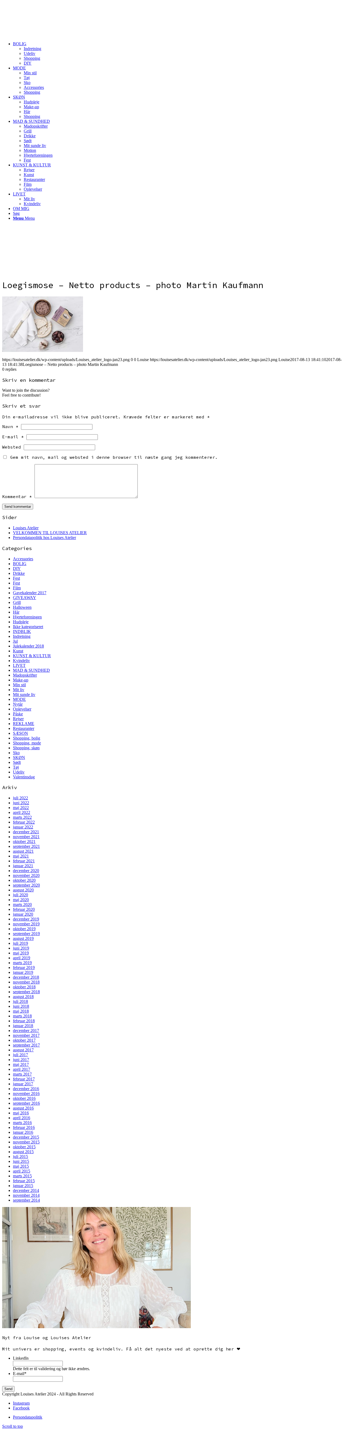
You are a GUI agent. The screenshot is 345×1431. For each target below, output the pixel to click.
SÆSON (20, 733)
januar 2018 (23, 1025)
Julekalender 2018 (28, 646)
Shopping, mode (27, 743)
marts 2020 (22, 904)
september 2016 (26, 1103)
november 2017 (26, 1035)
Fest (16, 578)
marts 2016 (22, 1122)
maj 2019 (21, 953)
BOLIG (19, 563)
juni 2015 (21, 1161)
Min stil (19, 685)
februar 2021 (24, 861)
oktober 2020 (24, 880)
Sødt (17, 762)
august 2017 (23, 1050)
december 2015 (26, 1137)
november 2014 (26, 1195)
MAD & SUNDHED (31, 670)
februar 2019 (24, 967)
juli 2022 (20, 798)
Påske (18, 714)
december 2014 (26, 1190)
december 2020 (26, 870)
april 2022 (21, 812)
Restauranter (23, 728)
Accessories (23, 559)
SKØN (19, 757)
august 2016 (23, 1108)
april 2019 (21, 958)
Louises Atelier (26, 528)
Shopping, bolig (26, 738)
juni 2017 (21, 1059)
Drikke (19, 573)
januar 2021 (23, 865)
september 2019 (26, 933)
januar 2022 (23, 827)
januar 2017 (23, 1084)
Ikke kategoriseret (28, 626)
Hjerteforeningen (27, 617)
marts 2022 (22, 817)
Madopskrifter (25, 675)
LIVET (19, 665)
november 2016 (26, 1093)
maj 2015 (21, 1166)
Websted (11, 447)
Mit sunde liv (24, 694)
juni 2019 (21, 948)
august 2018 (23, 996)
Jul (15, 641)
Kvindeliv (21, 660)
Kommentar (17, 496)
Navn (10, 426)
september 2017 (26, 1045)
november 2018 (26, 982)
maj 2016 (21, 1113)
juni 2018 (21, 1006)
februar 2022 (24, 822)
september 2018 (26, 991)
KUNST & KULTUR (32, 655)
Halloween (22, 607)
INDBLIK (22, 631)
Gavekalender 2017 (29, 592)
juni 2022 (21, 802)
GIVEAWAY (24, 597)
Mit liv (18, 689)
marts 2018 (22, 1016)
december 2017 (26, 1030)
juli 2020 (20, 895)
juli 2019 (20, 943)
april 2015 (21, 1171)
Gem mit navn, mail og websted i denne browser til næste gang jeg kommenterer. (114, 457)
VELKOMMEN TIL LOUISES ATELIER (50, 532)
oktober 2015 (24, 1147)
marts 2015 (22, 1176)
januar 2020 (23, 914)
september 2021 (26, 846)
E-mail (13, 436)
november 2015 (26, 1142)
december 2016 (26, 1088)
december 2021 (26, 832)
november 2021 (26, 836)
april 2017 (21, 1069)
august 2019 (23, 938)
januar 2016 (23, 1132)
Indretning (21, 636)
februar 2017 (24, 1079)
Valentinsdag (24, 777)
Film (17, 588)
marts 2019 (22, 962)
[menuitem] (178, 53)
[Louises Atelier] (42, 27)
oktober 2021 (24, 841)
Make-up (20, 680)
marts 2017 (22, 1074)
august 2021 (23, 851)
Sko (16, 752)
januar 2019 (23, 972)
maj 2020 (21, 899)
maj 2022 (21, 807)
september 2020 (26, 885)
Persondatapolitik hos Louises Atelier (44, 537)
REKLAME (23, 723)
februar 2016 (24, 1127)
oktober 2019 (24, 928)
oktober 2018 (24, 987)
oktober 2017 (24, 1040)
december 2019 (26, 919)
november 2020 (26, 875)
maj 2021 (21, 856)
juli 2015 (20, 1156)
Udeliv (19, 772)
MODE (19, 699)
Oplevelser (22, 709)
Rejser (18, 718)
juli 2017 (20, 1054)
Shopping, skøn (26, 748)
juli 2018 (20, 1001)
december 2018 (26, 977)
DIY (17, 568)
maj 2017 (21, 1064)
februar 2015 (24, 1180)
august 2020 (23, 890)
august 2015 (23, 1151)
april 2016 (21, 1117)
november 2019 (26, 924)
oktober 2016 (24, 1098)
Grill (17, 602)
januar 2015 (23, 1185)
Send (8, 1389)
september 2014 (26, 1200)
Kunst (18, 651)
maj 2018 (21, 1011)
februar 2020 (24, 909)
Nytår (18, 704)
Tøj (16, 767)
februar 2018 (24, 1021)
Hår (16, 612)
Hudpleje (21, 622)
